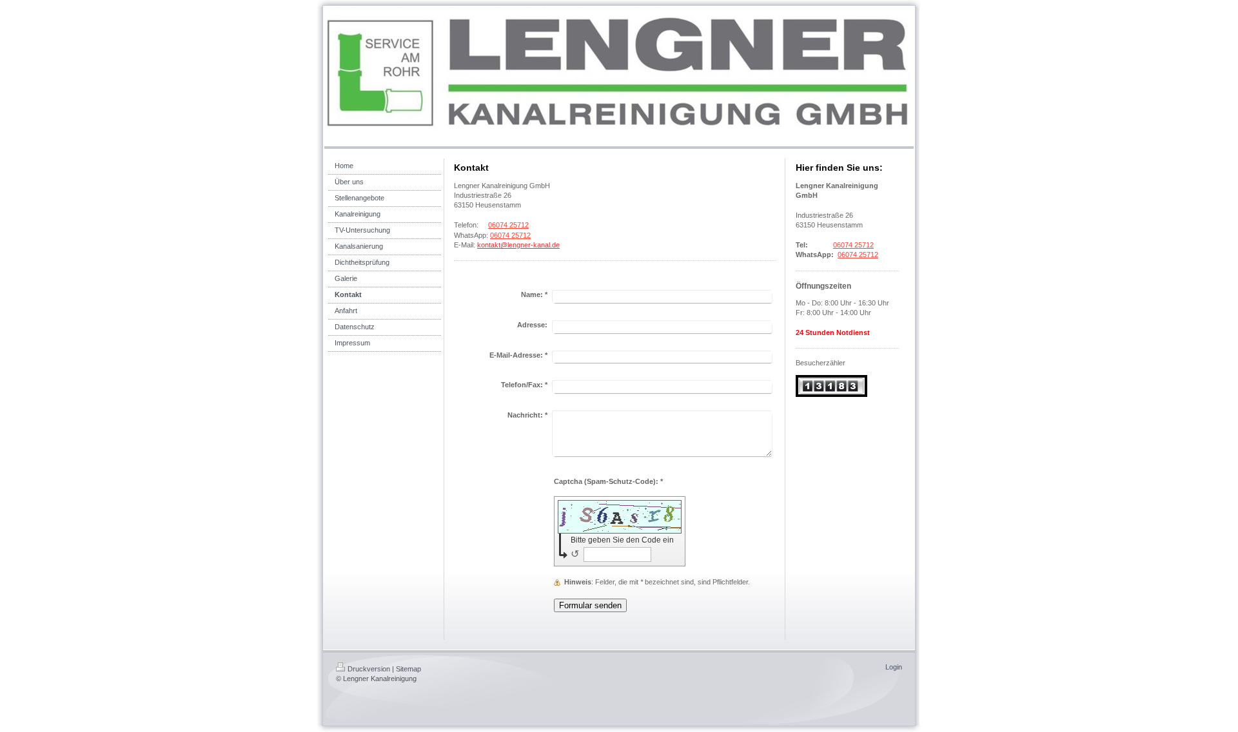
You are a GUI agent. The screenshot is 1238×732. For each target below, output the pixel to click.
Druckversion (369, 669)
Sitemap (408, 669)
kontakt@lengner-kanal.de (518, 245)
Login (893, 667)
